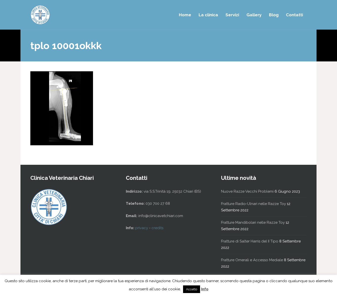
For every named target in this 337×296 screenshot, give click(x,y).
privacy (142, 228)
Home (185, 14)
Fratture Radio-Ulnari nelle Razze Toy (253, 204)
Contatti (294, 14)
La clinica (208, 14)
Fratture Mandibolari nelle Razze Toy (253, 222)
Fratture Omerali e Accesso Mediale (252, 260)
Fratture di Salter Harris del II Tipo (249, 241)
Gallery (254, 14)
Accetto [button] (191, 289)
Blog (274, 14)
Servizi (232, 14)
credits (157, 228)
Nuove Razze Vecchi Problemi (247, 191)
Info (204, 289)
